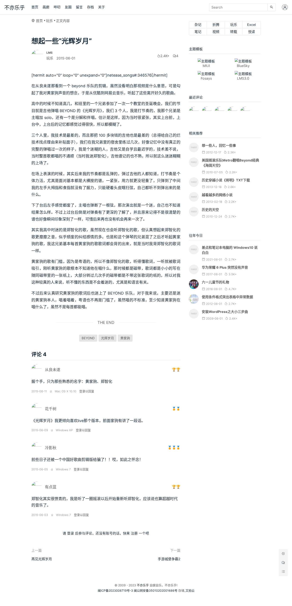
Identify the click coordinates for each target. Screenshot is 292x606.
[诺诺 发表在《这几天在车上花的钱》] (194, 109)
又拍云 (190, 590)
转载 (233, 32)
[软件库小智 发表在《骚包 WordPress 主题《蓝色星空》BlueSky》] (232, 109)
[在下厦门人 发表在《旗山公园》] (206, 109)
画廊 (46, 7)
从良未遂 (52, 369)
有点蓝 (50, 487)
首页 (34, 7)
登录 (70, 533)
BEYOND (88, 338)
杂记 (198, 24)
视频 (215, 32)
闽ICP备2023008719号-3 (115, 590)
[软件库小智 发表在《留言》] (245, 109)
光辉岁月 (107, 338)
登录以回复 (86, 391)
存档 (90, 7)
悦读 (251, 32)
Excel (251, 24)
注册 (134, 533)
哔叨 (57, 7)
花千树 (50, 409)
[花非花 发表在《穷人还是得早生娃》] (219, 109)
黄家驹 (125, 338)
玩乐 (49, 21)
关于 (101, 7)
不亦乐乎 (14, 7)
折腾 (215, 24)
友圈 (68, 7)
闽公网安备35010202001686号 (155, 590)
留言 (79, 7)
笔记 (198, 32)
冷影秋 (50, 448)
